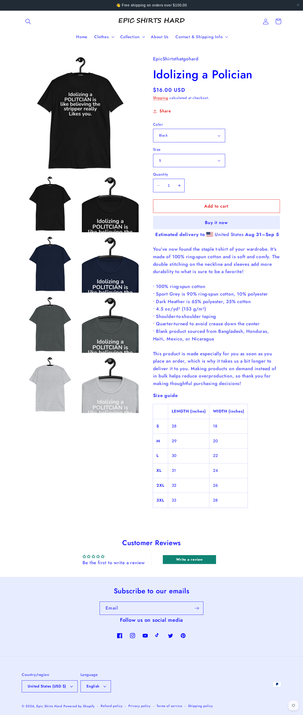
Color (158, 124)
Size (157, 149)
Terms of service (169, 706)
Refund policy (112, 706)
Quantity (160, 174)
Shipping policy (200, 706)
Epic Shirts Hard (49, 706)
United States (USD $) (47, 686)
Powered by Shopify (79, 706)
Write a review (189, 559)
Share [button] (165, 111)
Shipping (160, 97)
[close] (298, 5)
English (93, 686)
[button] (28, 21)
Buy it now (216, 222)
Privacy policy (139, 706)
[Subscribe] (197, 608)
